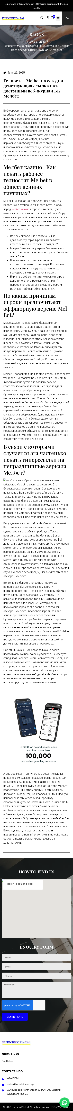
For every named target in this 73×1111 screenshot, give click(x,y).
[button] (58, 18)
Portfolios (7, 1061)
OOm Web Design (60, 1106)
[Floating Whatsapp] (64, 1102)
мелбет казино (20, 209)
